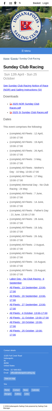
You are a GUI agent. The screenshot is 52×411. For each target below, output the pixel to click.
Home (6, 58)
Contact (16, 390)
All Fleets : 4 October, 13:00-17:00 (28, 313)
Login (46, 3)
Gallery (18, 394)
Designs (8, 394)
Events (14, 58)
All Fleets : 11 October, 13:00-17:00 (29, 317)
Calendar (35, 390)
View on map (10, 379)
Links (27, 394)
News (25, 390)
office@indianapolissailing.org (23, 373)
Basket (37, 3)
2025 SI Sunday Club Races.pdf (30, 112)
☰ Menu (26, 50)
